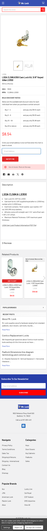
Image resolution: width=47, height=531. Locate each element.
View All (27, 505)
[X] (18, 174)
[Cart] (43, 3)
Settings (6, 527)
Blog (3, 469)
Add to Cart (12, 281)
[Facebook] (4, 174)
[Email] (9, 174)
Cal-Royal (27, 493)
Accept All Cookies (33, 527)
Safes (27, 461)
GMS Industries (29, 501)
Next (44, 278)
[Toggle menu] (3, 3)
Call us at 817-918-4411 (23, 420)
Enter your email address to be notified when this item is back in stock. (22, 144)
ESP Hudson (28, 497)
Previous (3, 278)
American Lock (7, 497)
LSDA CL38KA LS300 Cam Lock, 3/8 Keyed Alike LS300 (12, 287)
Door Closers (30, 449)
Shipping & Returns (9, 457)
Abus (4, 505)
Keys (27, 445)
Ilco (3, 489)
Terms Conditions (8, 449)
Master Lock (6, 501)
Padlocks (28, 457)
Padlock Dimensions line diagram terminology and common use (18, 353)
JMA (3, 493)
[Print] (13, 174)
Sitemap (5, 473)
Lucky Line (28, 489)
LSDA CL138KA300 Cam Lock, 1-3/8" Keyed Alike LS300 (35, 283)
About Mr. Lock (9, 319)
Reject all (18, 527)
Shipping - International (10, 461)
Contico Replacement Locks (15, 335)
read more (6, 330)
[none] (23, 38)
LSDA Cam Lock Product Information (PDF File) (19, 225)
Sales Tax (5, 453)
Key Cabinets (30, 453)
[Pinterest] (22, 174)
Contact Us (6, 465)
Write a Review (7, 84)
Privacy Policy (7, 445)
